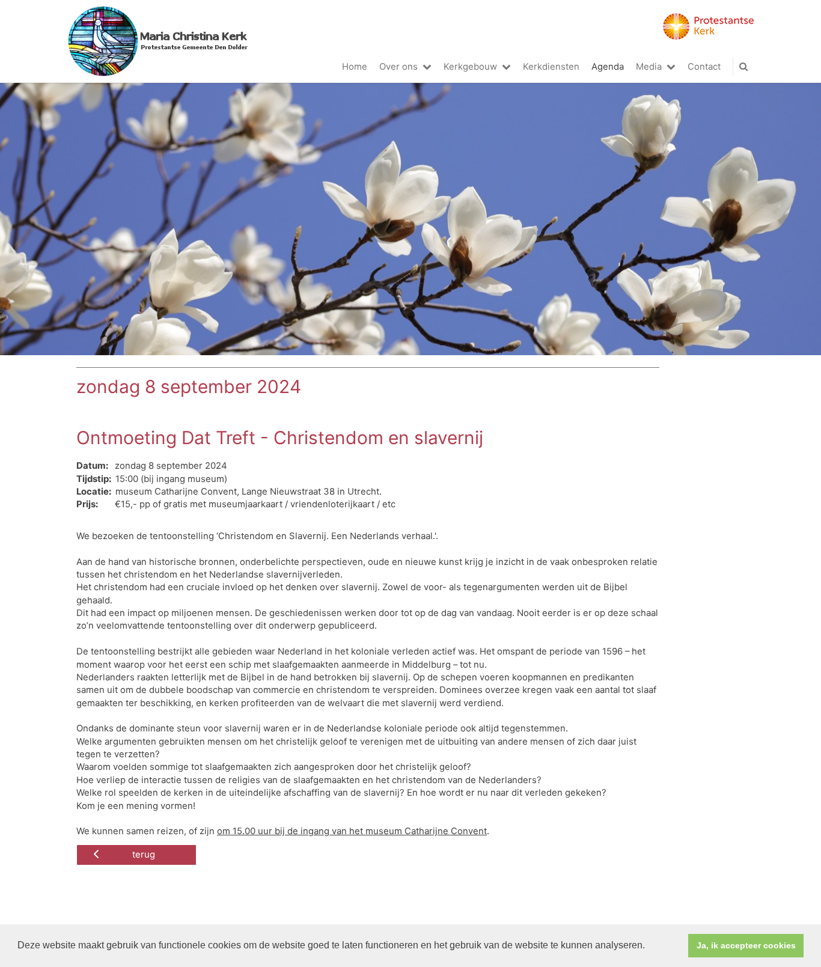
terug (143, 854)
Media (649, 66)
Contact (704, 66)
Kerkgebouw (470, 66)
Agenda (607, 66)
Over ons (398, 66)
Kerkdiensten (551, 66)
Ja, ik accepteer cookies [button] (746, 945)
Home (354, 66)
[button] (649, 946)
